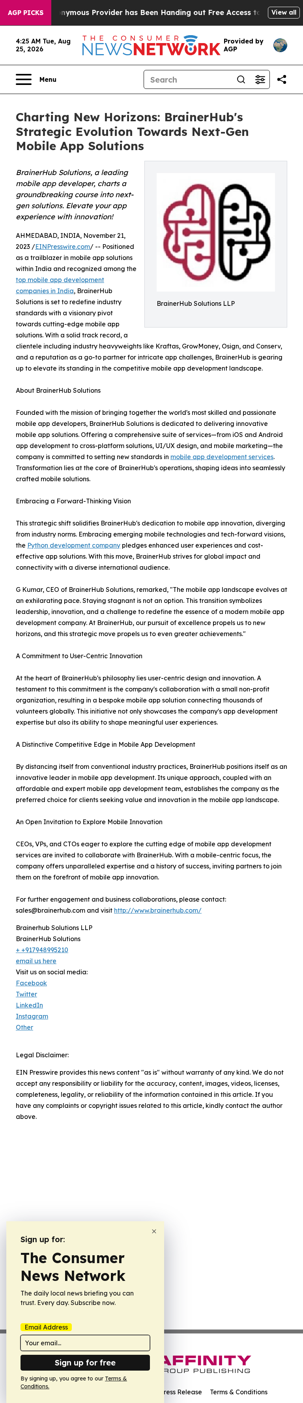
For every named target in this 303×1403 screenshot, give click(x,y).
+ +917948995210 (42, 950)
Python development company (73, 545)
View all (283, 12)
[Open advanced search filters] (260, 79)
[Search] (241, 79)
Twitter (26, 994)
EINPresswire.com (62, 246)
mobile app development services (221, 457)
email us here (36, 961)
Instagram (32, 1016)
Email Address (46, 1327)
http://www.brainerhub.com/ (158, 910)
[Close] (154, 1231)
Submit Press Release (169, 1392)
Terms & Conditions (238, 1392)
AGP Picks (25, 13)
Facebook (31, 983)
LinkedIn (29, 1005)
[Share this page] (281, 79)
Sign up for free (85, 1362)
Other (24, 1027)
